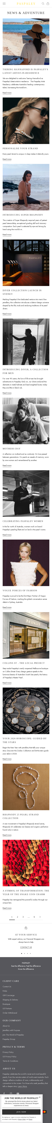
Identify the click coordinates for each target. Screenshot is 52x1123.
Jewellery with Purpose (11, 1030)
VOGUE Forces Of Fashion (20, 590)
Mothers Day (12, 449)
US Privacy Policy (9, 1056)
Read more (7, 92)
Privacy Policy (8, 1052)
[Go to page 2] (40, 917)
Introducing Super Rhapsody (23, 215)
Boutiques (6, 1004)
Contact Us (7, 986)
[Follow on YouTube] (18, 1093)
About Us (6, 1026)
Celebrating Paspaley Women (23, 521)
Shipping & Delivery (10, 999)
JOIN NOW (21, 1112)
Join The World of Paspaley (13, 1034)
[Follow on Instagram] (11, 1093)
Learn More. (22, 1086)
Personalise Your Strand (20, 148)
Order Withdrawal (10, 1013)
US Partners (7, 1008)
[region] (26, 938)
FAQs (5, 991)
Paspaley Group (9, 1039)
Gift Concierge (8, 995)
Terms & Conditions (10, 1061)
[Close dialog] (39, 1097)
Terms (30, 1119)
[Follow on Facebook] (4, 1093)
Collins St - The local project (24, 663)
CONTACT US (26, 947)
